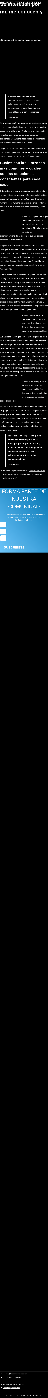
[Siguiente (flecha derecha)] (43, 699)
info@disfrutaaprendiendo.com (16, 1374)
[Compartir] (34, 3)
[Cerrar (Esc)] (39, 3)
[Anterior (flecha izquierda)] (4, 699)
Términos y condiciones (14, 1377)
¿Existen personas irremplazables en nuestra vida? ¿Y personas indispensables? (24, 474)
